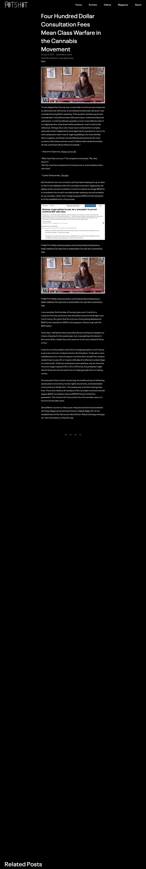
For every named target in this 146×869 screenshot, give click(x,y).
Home (79, 4)
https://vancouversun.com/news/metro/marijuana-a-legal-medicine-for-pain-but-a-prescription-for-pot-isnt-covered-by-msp (72, 248)
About (138, 4)
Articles (93, 4)
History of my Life (68, 151)
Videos (107, 4)
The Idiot (64, 175)
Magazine (123, 4)
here (94, 414)
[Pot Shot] (16, 4)
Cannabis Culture (66, 58)
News (43, 61)
